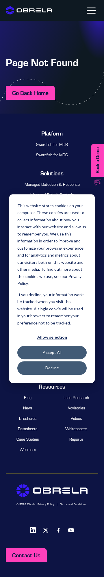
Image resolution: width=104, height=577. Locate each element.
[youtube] (71, 530)
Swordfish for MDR (52, 144)
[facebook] (58, 530)
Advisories (76, 408)
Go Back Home (30, 93)
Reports (76, 439)
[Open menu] (91, 10)
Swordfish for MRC (52, 154)
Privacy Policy (46, 504)
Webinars (28, 449)
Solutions (52, 173)
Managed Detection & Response (52, 184)
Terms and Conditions (73, 504)
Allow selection (52, 337)
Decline (52, 368)
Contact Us (26, 555)
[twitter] (46, 530)
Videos (76, 418)
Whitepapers (76, 428)
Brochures (28, 418)
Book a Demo (97, 160)
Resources (52, 386)
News (28, 408)
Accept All (52, 352)
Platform (52, 133)
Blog (27, 397)
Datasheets (28, 428)
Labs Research (76, 397)
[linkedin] (33, 530)
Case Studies (27, 439)
